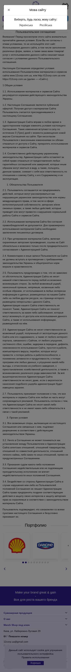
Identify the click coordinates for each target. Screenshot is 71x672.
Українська (26, 25)
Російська (46, 25)
